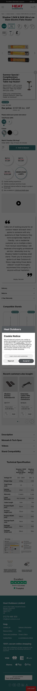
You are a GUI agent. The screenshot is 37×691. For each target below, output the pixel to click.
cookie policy (20, 343)
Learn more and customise (19, 356)
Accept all (26, 361)
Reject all (11, 361)
